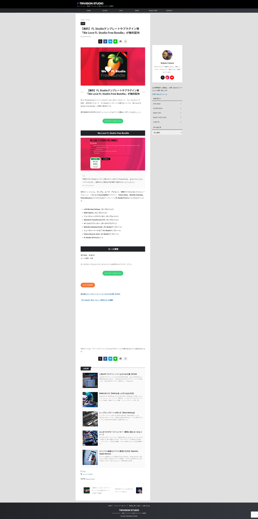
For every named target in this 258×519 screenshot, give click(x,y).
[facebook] (105, 41)
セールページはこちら (113, 121)
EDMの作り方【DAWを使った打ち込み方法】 (117, 393)
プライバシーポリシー (120, 505)
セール (85, 474)
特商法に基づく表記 (134, 505)
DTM (120, 10)
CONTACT (169, 10)
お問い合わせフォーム (159, 94)
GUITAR (104, 10)
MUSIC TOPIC (153, 10)
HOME (89, 10)
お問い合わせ (146, 505)
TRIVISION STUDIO (129, 510)
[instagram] (167, 78)
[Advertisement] (113, 326)
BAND (137, 10)
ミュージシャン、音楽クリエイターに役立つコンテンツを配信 (129, 513)
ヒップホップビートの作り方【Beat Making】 (117, 413)
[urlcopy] (125, 41)
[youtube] (172, 78)
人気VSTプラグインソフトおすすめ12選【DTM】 (118, 374)
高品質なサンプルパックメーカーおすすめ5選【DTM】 (101, 294)
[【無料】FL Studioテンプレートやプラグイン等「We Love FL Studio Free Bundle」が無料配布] (110, 41)
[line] (115, 41)
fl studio (90, 474)
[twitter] (100, 41)
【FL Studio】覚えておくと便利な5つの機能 (97, 300)
